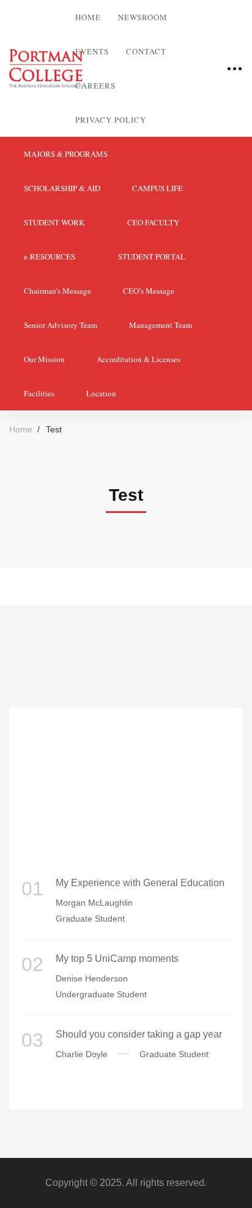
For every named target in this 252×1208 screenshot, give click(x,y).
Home (20, 429)
